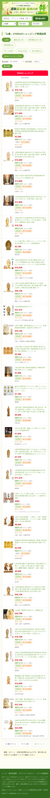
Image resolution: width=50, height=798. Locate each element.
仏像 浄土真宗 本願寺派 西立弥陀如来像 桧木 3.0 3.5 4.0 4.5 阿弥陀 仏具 (30, 176)
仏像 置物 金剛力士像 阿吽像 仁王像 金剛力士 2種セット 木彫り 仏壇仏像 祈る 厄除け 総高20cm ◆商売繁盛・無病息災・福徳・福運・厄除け (31, 565)
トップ (4, 773)
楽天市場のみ (37, 51)
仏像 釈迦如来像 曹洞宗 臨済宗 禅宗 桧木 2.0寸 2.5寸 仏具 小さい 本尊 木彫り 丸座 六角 (30, 198)
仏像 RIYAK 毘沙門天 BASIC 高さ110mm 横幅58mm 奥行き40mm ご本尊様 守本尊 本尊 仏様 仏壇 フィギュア (30, 722)
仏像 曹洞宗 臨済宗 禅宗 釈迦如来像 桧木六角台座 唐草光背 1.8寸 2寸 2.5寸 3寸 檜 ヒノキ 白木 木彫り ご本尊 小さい (30, 472)
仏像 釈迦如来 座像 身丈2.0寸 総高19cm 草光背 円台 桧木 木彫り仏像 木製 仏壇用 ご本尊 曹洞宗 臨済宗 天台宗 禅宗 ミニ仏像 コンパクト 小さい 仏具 (30, 108)
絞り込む (7, 66)
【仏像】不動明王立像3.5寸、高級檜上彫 (29, 610)
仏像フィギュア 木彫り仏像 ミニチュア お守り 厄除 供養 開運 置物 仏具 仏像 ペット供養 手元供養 (30, 495)
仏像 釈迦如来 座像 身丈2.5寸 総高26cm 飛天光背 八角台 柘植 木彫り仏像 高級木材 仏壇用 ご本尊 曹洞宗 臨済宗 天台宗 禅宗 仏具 (30, 589)
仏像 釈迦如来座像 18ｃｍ (23, 307)
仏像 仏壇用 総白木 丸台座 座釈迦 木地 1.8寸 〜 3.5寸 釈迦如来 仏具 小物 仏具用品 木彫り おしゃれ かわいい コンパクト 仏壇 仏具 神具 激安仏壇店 (30, 262)
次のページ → (39, 744)
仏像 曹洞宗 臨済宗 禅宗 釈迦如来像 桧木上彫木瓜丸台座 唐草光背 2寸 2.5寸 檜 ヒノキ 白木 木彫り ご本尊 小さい (30, 84)
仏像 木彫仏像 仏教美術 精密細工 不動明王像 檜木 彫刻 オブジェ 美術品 (30, 368)
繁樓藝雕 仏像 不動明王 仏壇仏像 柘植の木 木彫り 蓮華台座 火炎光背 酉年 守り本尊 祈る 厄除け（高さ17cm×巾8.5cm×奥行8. (30, 678)
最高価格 (28, 61)
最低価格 (5, 61)
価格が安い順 (18, 40)
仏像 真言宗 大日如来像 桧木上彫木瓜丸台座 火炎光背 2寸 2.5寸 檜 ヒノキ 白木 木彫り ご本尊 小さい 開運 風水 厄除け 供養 (30, 220)
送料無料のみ (9, 45)
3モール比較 (8, 51)
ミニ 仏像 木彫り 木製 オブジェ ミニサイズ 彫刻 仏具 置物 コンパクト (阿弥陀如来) (30, 242)
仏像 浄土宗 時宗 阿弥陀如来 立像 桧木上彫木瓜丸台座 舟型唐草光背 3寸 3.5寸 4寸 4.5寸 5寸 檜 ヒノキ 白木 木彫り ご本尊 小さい (30, 631)
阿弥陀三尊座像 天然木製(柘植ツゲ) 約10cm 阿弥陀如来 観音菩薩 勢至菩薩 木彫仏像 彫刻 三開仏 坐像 (30, 131)
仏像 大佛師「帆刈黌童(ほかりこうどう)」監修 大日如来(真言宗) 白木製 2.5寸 (30, 700)
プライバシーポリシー (27, 773)
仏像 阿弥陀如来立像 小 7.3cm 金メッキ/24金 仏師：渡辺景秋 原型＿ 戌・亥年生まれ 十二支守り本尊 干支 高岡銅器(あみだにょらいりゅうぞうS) (30, 451)
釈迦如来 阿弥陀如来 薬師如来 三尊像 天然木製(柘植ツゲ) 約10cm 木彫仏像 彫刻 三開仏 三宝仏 (30, 542)
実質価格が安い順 (34, 40)
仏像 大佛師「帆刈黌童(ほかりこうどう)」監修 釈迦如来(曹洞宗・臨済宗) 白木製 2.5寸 (30, 326)
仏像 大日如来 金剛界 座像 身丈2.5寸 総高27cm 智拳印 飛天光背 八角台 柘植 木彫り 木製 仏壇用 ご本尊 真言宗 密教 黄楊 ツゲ (31, 285)
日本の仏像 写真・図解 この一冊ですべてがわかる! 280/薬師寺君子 (30, 429)
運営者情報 (13, 773)
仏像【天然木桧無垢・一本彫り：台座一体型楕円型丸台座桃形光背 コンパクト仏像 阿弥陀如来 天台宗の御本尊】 (31, 519)
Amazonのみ (22, 51)
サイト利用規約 (42, 773)
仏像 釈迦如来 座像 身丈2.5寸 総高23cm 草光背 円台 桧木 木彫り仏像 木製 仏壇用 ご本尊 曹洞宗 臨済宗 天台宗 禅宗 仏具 (30, 154)
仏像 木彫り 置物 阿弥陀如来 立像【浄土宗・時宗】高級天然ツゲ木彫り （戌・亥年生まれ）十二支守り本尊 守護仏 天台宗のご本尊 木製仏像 (30, 409)
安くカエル (13, 790)
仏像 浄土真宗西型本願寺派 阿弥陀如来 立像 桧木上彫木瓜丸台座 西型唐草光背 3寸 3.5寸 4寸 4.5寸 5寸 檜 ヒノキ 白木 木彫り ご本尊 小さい (30, 654)
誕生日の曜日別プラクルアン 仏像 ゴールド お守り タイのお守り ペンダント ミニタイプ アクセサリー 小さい (30, 388)
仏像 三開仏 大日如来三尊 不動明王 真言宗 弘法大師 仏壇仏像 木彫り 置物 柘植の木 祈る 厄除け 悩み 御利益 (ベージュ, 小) (30, 349)
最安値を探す (40, 18)
